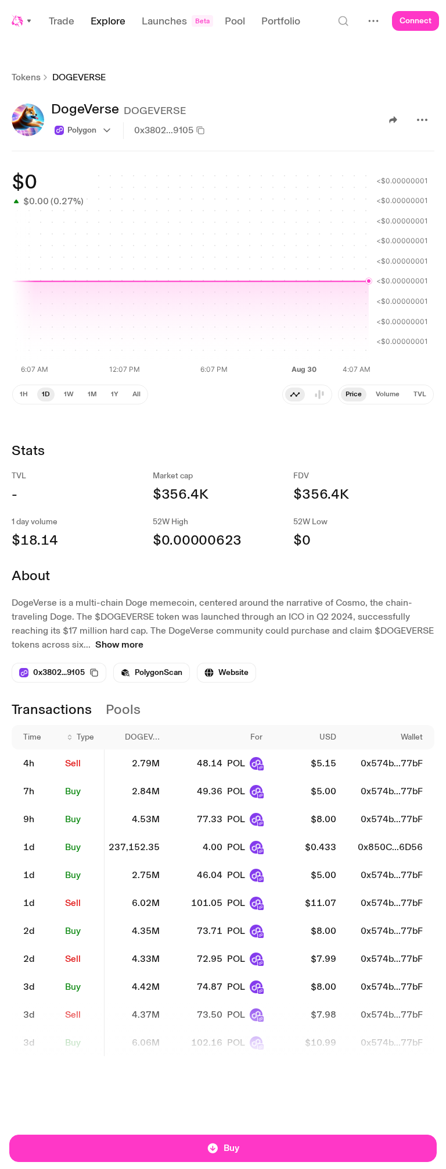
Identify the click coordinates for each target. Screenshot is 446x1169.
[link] (151, 673)
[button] (22, 21)
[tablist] (386, 394)
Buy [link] (73, 791)
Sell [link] (73, 763)
